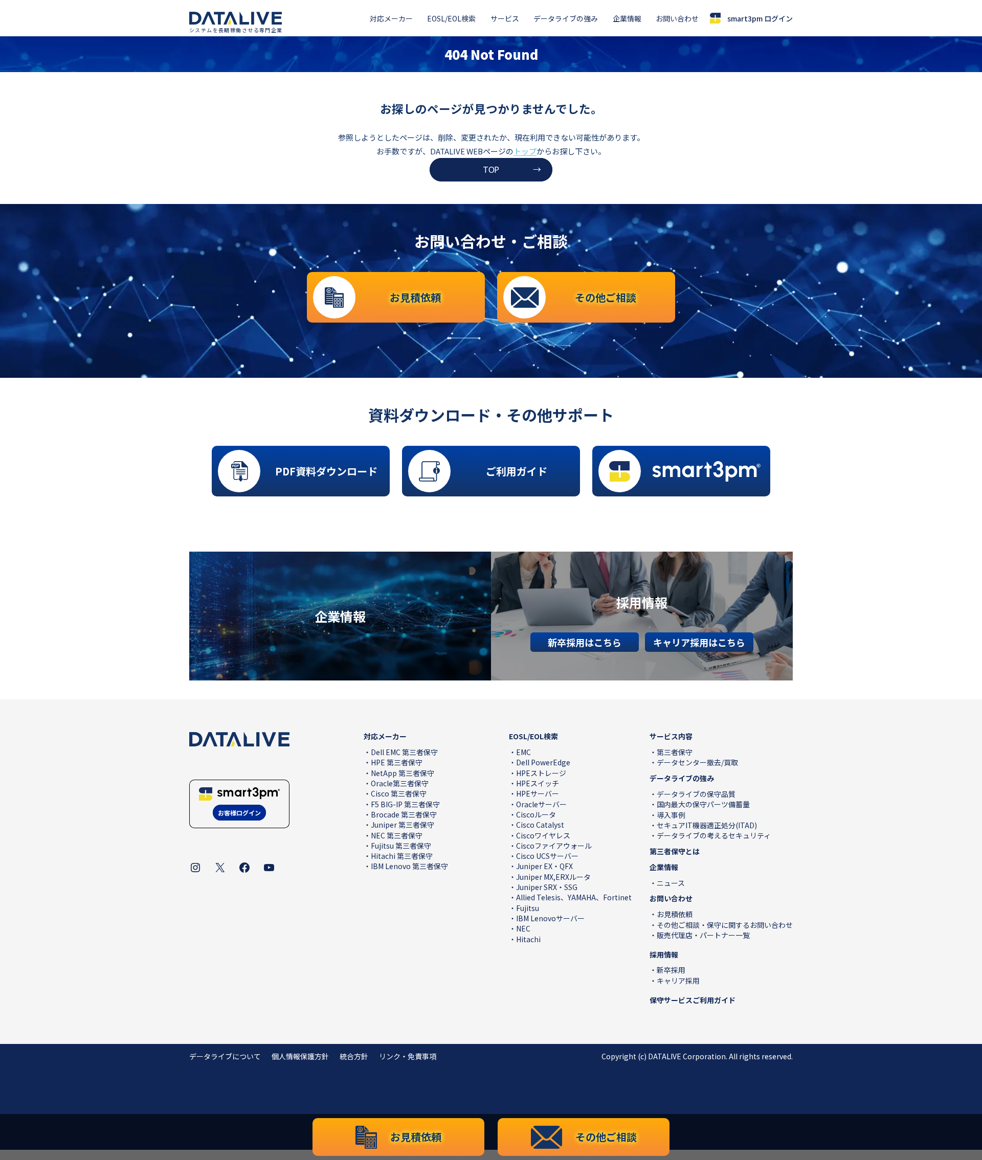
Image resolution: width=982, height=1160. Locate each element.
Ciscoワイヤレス (543, 835)
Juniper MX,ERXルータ (553, 877)
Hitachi (528, 939)
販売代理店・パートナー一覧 (703, 935)
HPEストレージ (541, 773)
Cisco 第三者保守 (399, 793)
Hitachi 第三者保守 (402, 856)
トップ (525, 151)
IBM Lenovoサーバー (550, 918)
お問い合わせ (677, 18)
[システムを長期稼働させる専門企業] (235, 18)
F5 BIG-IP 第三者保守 (405, 804)
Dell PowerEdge (543, 762)
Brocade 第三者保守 (404, 814)
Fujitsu (527, 908)
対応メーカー (391, 18)
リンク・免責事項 (407, 1056)
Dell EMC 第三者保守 (404, 752)
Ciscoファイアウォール (554, 845)
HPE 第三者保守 (396, 762)
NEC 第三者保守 (396, 835)
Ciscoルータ (536, 814)
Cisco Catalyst (540, 825)
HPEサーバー (537, 793)
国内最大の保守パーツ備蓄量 (703, 804)
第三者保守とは (675, 851)
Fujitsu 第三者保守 (401, 845)
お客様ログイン (239, 812)
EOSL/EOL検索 (451, 18)
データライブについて (225, 1056)
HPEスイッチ (537, 783)
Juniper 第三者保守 (402, 825)
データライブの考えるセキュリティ (714, 835)
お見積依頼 (675, 914)
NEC (523, 928)
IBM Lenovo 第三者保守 (409, 866)
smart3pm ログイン (760, 18)
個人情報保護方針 (300, 1056)
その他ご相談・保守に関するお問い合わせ (725, 925)
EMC (523, 752)
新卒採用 (671, 970)
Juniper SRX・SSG (546, 887)
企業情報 (627, 18)
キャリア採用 (678, 980)
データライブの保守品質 (696, 794)
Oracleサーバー (541, 804)
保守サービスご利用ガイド (692, 1000)
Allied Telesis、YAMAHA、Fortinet (574, 897)
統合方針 (354, 1056)
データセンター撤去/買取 (697, 762)
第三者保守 (675, 752)
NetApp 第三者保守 (402, 773)
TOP (491, 169)
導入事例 (671, 815)
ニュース (671, 883)
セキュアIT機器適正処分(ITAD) (707, 825)
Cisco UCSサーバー (547, 856)
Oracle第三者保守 (400, 783)
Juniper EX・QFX (544, 866)
